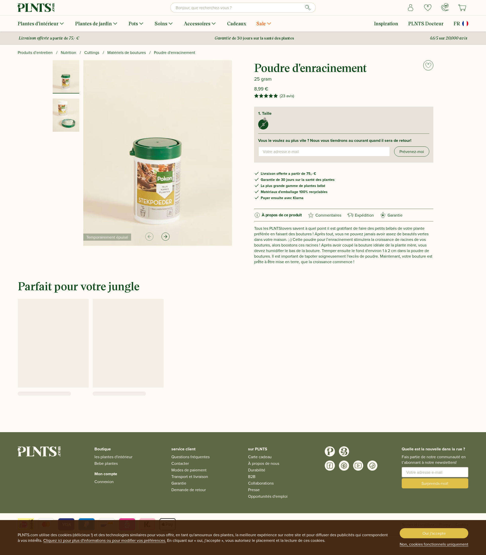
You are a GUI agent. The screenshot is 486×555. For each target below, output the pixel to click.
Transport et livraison (189, 476)
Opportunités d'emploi (268, 496)
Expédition (364, 215)
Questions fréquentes (190, 457)
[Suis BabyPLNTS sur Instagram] (344, 451)
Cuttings (91, 52)
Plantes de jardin (93, 23)
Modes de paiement (189, 470)
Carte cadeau (260, 457)
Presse (254, 489)
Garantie (392, 215)
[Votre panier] (462, 8)
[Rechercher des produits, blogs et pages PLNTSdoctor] (308, 8)
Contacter (180, 463)
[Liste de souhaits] (428, 8)
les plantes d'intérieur (113, 457)
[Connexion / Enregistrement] (410, 8)
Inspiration (386, 23)
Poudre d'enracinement (174, 52)
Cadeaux (236, 23)
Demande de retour (188, 489)
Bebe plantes (106, 463)
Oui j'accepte (434, 533)
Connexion (104, 481)
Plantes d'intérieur (38, 23)
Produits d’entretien (35, 52)
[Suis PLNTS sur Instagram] (330, 451)
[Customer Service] (445, 7)
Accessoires (197, 23)
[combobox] (243, 8)
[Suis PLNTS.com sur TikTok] (372, 466)
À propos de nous (263, 463)
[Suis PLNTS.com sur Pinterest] (344, 466)
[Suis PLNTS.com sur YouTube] (358, 466)
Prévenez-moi (411, 151)
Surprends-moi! (434, 483)
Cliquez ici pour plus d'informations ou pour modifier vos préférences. (104, 540)
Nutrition (68, 52)
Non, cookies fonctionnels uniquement (434, 544)
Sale (261, 23)
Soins (161, 23)
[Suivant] (165, 237)
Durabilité (256, 470)
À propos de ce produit (282, 215)
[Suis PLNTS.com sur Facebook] (330, 466)
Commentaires (328, 215)
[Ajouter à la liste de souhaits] (428, 65)
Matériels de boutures (126, 52)
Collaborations (261, 483)
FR (457, 23)
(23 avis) (287, 96)
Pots (133, 23)
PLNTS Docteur (425, 23)
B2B (251, 476)
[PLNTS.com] (36, 7)
